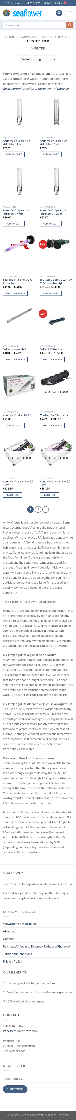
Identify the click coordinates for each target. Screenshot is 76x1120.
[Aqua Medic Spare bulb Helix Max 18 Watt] (56, 111)
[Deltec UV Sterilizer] (56, 320)
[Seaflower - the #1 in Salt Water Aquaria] (22, 13)
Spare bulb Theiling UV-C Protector (17, 281)
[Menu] (70, 13)
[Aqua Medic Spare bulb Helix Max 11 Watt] (19, 111)
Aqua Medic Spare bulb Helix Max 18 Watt (53, 142)
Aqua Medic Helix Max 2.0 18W (55, 483)
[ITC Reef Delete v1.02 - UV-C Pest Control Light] (56, 243)
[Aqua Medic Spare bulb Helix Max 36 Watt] (56, 181)
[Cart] (59, 13)
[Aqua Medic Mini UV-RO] (19, 386)
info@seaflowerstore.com (20, 1031)
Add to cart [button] (14, 154)
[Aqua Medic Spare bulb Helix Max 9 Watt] (19, 181)
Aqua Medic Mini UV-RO (17, 415)
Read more (12, 495)
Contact (8, 938)
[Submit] (69, 25)
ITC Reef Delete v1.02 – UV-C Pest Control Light (56, 281)
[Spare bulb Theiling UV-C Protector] (19, 244)
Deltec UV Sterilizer (51, 349)
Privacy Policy (12, 961)
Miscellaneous (54, 37)
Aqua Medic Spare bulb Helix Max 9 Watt (16, 212)
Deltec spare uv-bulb (15, 349)
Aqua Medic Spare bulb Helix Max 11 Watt (16, 142)
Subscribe (15, 1089)
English (59, 2)
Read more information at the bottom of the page (35, 88)
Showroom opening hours (20, 923)
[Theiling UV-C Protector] (56, 378)
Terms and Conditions (17, 954)
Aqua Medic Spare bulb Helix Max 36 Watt (53, 212)
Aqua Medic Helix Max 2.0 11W (18, 483)
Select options (15, 293)
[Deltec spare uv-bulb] (19, 316)
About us (9, 931)
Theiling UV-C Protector (54, 415)
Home (10, 37)
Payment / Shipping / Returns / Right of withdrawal (36, 946)
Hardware (28, 37)
